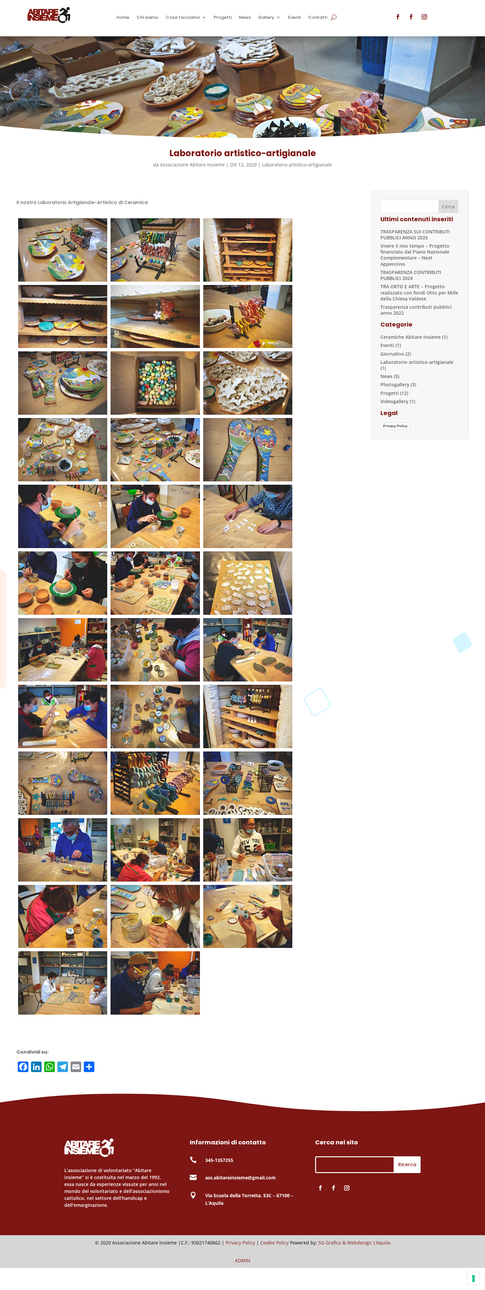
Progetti (223, 17)
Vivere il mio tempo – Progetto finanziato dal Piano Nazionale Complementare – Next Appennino (414, 255)
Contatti (317, 17)
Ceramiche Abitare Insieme (410, 337)
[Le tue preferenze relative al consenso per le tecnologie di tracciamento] (473, 1278)
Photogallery (394, 384)
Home (122, 17)
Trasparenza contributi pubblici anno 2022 (416, 310)
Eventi (294, 17)
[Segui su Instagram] (424, 17)
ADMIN (242, 1260)
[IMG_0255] (155, 479)
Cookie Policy (274, 1242)
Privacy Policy (395, 426)
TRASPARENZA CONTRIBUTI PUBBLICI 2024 (410, 275)
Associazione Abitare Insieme (192, 164)
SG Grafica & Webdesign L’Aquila (354, 1242)
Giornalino (392, 354)
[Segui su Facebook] (398, 17)
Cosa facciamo (183, 17)
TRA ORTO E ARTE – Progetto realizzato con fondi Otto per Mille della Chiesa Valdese (419, 292)
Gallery (266, 17)
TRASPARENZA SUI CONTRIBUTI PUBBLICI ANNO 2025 (415, 234)
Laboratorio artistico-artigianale (297, 164)
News (245, 17)
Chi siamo (147, 17)
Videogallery (394, 401)
